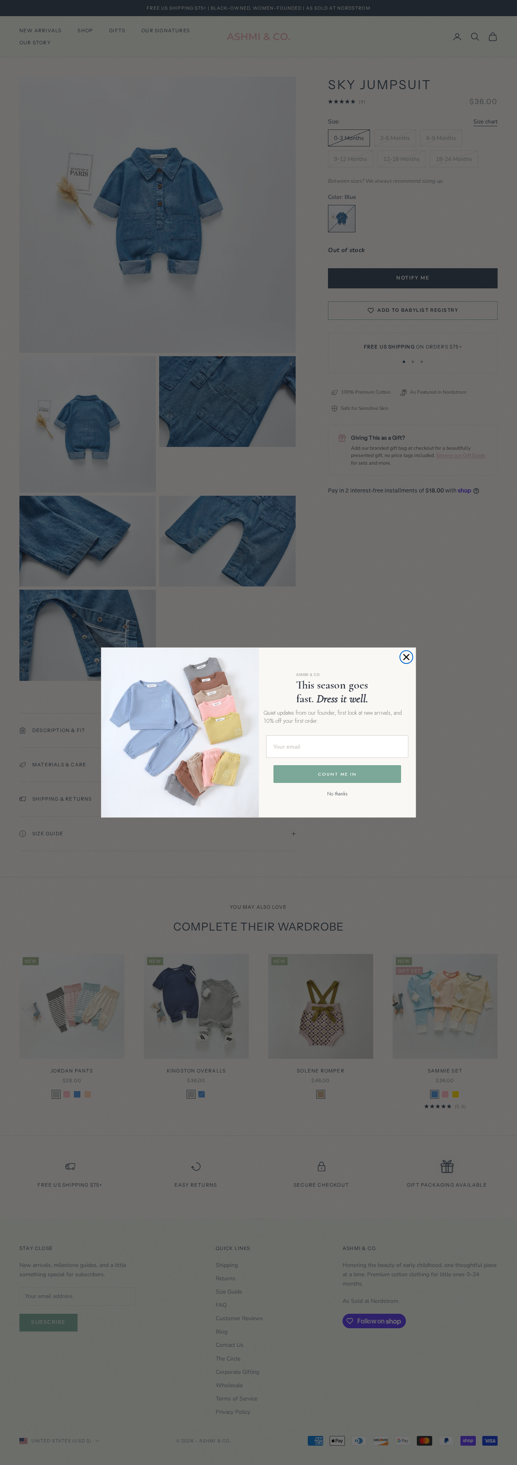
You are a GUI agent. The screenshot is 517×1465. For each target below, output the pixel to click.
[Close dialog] (406, 657)
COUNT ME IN (337, 774)
